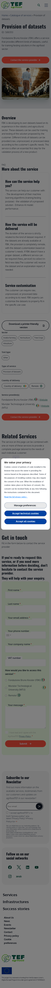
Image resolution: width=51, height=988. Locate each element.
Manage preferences (25, 505)
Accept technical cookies (25, 513)
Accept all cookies (25, 521)
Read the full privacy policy (16, 497)
